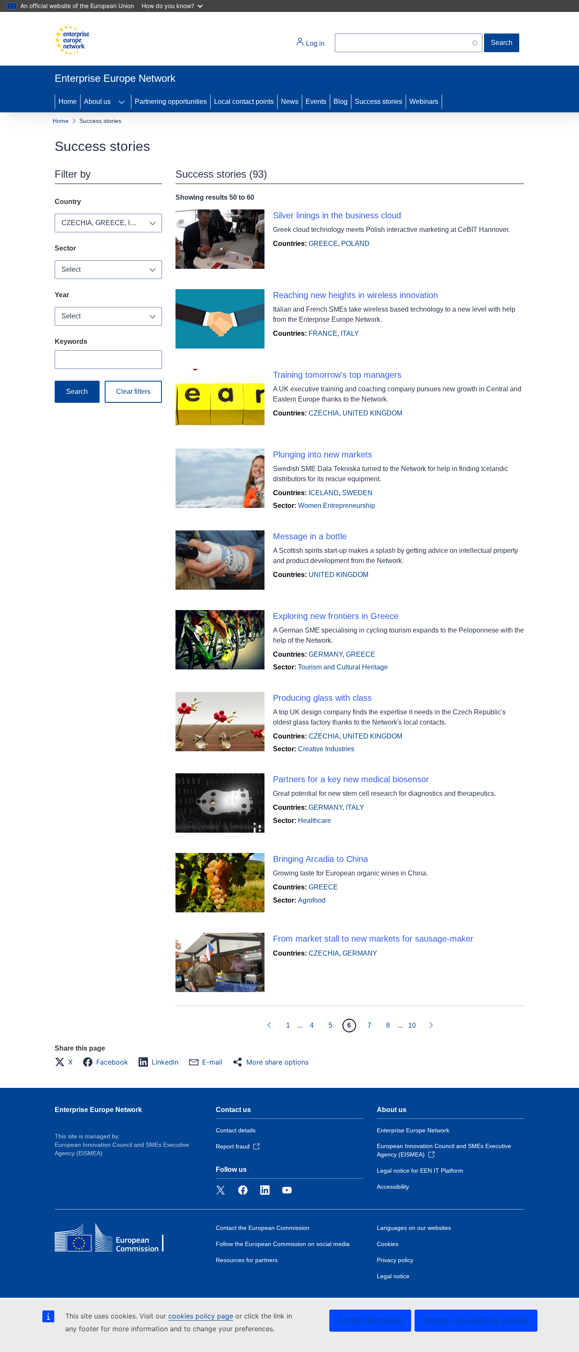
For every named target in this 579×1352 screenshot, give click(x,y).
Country (68, 201)
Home (67, 101)
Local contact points (244, 101)
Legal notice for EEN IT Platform (420, 1170)
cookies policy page (200, 1316)
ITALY (350, 333)
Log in (314, 43)
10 (412, 1025)
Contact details (236, 1130)
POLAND (355, 243)
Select (71, 269)
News (289, 101)
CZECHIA (324, 413)
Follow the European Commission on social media (283, 1243)
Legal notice (393, 1276)
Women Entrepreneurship (336, 505)
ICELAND (324, 492)
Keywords (71, 341)
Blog (341, 101)
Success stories (378, 101)
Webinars (423, 101)
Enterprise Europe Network (98, 1109)
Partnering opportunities (171, 101)
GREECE (323, 243)
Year (62, 294)
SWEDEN (357, 492)
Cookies (387, 1243)
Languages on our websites (414, 1227)
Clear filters (133, 391)
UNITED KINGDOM (372, 413)
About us (97, 101)
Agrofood (312, 900)
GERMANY (325, 654)
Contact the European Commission (262, 1227)
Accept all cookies (370, 1320)
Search (501, 42)
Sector (65, 248)
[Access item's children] (121, 101)
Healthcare (314, 820)
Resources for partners (247, 1260)
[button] (66, 1062)
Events (316, 101)
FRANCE (323, 333)
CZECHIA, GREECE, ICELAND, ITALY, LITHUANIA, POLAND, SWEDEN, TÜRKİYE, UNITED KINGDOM (111, 222)
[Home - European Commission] (72, 40)
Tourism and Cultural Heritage (343, 667)
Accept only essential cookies (476, 1320)
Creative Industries (326, 749)
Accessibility (393, 1186)
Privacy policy (395, 1260)
